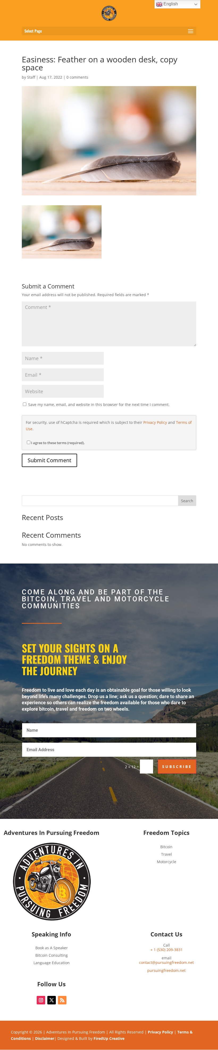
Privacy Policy (155, 422)
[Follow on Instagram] (41, 1000)
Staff (31, 77)
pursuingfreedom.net (166, 970)
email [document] (166, 960)
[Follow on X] (51, 1000)
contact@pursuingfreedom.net (166, 962)
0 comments (77, 77)
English (170, 4)
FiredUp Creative (109, 1038)
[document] (166, 970)
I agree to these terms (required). (58, 442)
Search (187, 500)
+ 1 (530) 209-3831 (166, 949)
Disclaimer (44, 1038)
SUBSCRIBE (177, 766)
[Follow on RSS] (62, 1000)
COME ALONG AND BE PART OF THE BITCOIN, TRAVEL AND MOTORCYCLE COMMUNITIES (96, 599)
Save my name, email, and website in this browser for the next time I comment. (99, 404)
